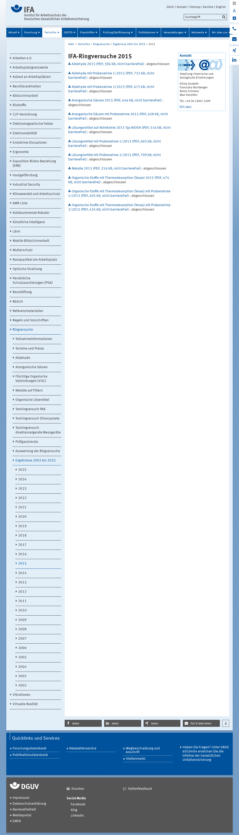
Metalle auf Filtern (29, 390)
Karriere (208, 7)
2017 (22, 545)
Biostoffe (19, 105)
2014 (22, 573)
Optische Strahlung (27, 269)
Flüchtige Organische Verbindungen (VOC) (31, 379)
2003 (22, 676)
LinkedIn (77, 816)
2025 (22, 470)
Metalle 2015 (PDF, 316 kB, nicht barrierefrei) (106, 168)
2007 (22, 639)
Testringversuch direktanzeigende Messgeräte (38, 430)
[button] (83, 723)
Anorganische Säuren (31, 367)
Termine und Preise (29, 348)
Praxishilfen (87, 32)
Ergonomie (21, 152)
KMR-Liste (20, 203)
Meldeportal (22, 815)
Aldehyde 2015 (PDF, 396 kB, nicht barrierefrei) (108, 64)
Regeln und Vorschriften (31, 320)
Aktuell (12, 32)
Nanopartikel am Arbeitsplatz (35, 260)
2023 (22, 489)
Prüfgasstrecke (26, 442)
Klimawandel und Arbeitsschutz (36, 194)
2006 (22, 648)
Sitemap (194, 7)
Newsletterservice (82, 748)
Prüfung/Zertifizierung (116, 32)
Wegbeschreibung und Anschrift (143, 750)
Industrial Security (26, 185)
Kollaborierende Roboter (31, 213)
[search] (205, 17)
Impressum (21, 798)
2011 (22, 601)
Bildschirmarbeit (25, 96)
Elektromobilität (25, 133)
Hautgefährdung (25, 175)
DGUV (170, 7)
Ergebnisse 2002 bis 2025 (35, 460)
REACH (18, 302)
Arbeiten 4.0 (22, 58)
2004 (22, 667)
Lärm (16, 231)
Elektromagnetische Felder (33, 124)
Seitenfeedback (140, 789)
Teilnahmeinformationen (33, 339)
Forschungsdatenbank (29, 748)
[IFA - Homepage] (50, 13)
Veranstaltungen (173, 32)
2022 (22, 498)
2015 (22, 563)
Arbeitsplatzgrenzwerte (30, 67)
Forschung (30, 32)
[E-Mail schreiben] (234, 39)
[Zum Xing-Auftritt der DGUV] (234, 50)
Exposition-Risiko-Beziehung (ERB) (34, 164)
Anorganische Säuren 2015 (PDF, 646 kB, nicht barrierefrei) (117, 100)
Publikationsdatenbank (30, 755)
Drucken (77, 789)
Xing (74, 810)
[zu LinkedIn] (234, 60)
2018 (22, 535)
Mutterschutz (23, 250)
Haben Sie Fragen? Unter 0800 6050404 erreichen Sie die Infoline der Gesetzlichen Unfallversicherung (206, 754)
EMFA (17, 821)
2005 (22, 657)
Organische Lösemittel (32, 400)
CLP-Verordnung (25, 114)
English (221, 7)
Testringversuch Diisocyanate (37, 418)
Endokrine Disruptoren (30, 143)
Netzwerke (197, 32)
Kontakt (182, 7)
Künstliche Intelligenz (29, 222)
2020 (22, 517)
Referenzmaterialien (28, 311)
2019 (22, 526)
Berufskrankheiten (27, 86)
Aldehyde (22, 358)
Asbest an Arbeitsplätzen (32, 77)
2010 (22, 610)
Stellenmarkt (135, 759)
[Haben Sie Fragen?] (234, 29)
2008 (22, 629)
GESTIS (68, 32)
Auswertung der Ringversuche (37, 451)
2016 (22, 554)
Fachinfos (50, 32)
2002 (22, 685)
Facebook (78, 804)
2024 (22, 479)
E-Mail (187, 107)
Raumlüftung (22, 292)
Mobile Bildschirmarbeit (31, 241)
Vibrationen (21, 695)
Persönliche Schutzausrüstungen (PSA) (33, 281)
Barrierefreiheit (24, 809)
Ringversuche (23, 330)
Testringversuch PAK (30, 409)
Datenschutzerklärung (29, 804)
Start (71, 44)
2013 (22, 582)
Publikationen (146, 32)
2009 (22, 620)
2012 (22, 592)
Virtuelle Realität (25, 704)
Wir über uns (220, 32)
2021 (22, 507)
